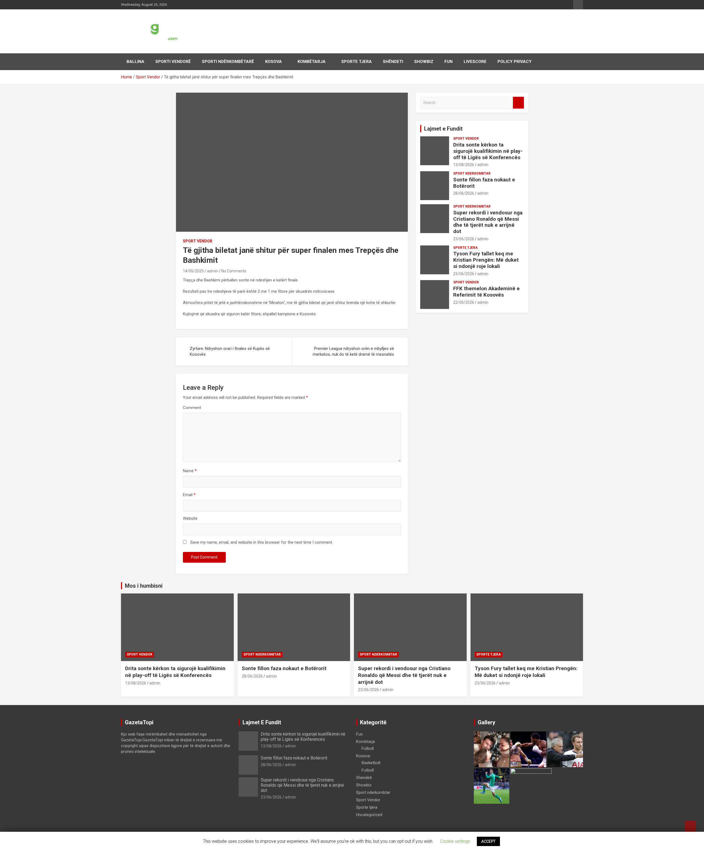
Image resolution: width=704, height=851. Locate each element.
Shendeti (364, 777)
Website (190, 518)
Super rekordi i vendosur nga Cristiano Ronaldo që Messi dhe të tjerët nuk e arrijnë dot (487, 221)
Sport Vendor (197, 241)
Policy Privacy (514, 61)
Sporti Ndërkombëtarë (228, 61)
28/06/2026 (463, 193)
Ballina (135, 61)
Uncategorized (369, 814)
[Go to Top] (690, 826)
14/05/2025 (193, 271)
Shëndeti (393, 61)
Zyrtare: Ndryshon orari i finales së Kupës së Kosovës (230, 351)
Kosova (273, 61)
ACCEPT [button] (488, 841)
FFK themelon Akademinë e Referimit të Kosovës (486, 291)
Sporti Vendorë (173, 61)
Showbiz (423, 61)
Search (518, 103)
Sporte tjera (465, 248)
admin (212, 271)
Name (190, 470)
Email (189, 494)
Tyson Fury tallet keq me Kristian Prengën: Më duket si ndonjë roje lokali (486, 259)
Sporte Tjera (356, 61)
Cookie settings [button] (455, 841)
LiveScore (475, 61)
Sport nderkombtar (472, 173)
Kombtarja (365, 741)
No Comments (233, 271)
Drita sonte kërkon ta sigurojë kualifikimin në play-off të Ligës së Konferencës (487, 151)
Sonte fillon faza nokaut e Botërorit (484, 182)
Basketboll (371, 762)
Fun (448, 61)
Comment (192, 407)
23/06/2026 (463, 239)
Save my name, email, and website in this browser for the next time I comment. (261, 542)
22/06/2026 (463, 302)
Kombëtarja (312, 61)
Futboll (368, 748)
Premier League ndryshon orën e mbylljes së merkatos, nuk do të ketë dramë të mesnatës (353, 351)
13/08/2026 (463, 164)
